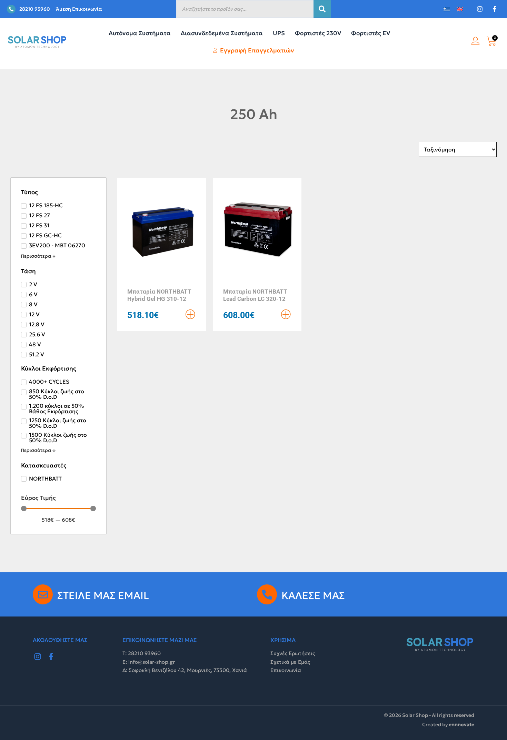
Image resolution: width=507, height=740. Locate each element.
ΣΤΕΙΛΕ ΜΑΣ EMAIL (103, 595)
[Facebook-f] (51, 656)
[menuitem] (446, 9)
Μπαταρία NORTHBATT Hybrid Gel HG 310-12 (159, 295)
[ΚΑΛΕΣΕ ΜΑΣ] (267, 594)
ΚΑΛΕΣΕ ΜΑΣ (313, 595)
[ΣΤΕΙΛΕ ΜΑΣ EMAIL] (43, 594)
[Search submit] (322, 9)
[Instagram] (37, 656)
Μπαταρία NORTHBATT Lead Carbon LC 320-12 (255, 295)
